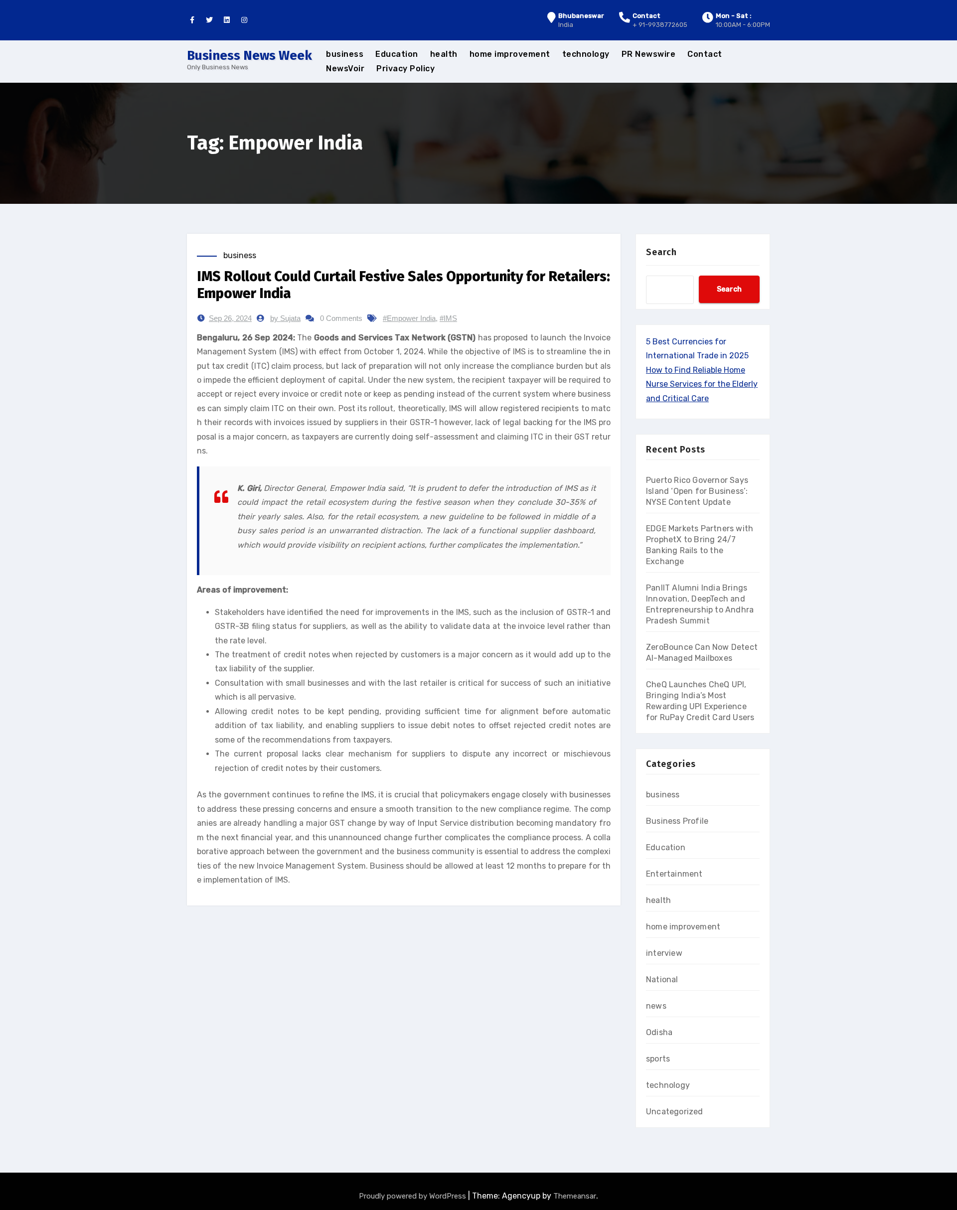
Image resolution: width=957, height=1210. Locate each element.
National (662, 979)
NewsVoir (345, 68)
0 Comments (341, 318)
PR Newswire (649, 54)
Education (396, 54)
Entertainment (674, 874)
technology (586, 54)
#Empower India (409, 318)
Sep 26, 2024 (230, 318)
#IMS (448, 318)
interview (664, 953)
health (444, 54)
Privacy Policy (405, 68)
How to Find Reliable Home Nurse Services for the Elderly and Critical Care (702, 384)
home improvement (510, 54)
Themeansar (574, 1196)
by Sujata (285, 318)
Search (661, 252)
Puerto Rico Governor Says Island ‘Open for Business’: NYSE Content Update (697, 491)
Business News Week (249, 55)
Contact (704, 54)
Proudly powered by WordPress (413, 1196)
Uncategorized (674, 1111)
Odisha (659, 1032)
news (656, 1006)
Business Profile (677, 821)
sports (658, 1058)
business (344, 54)
